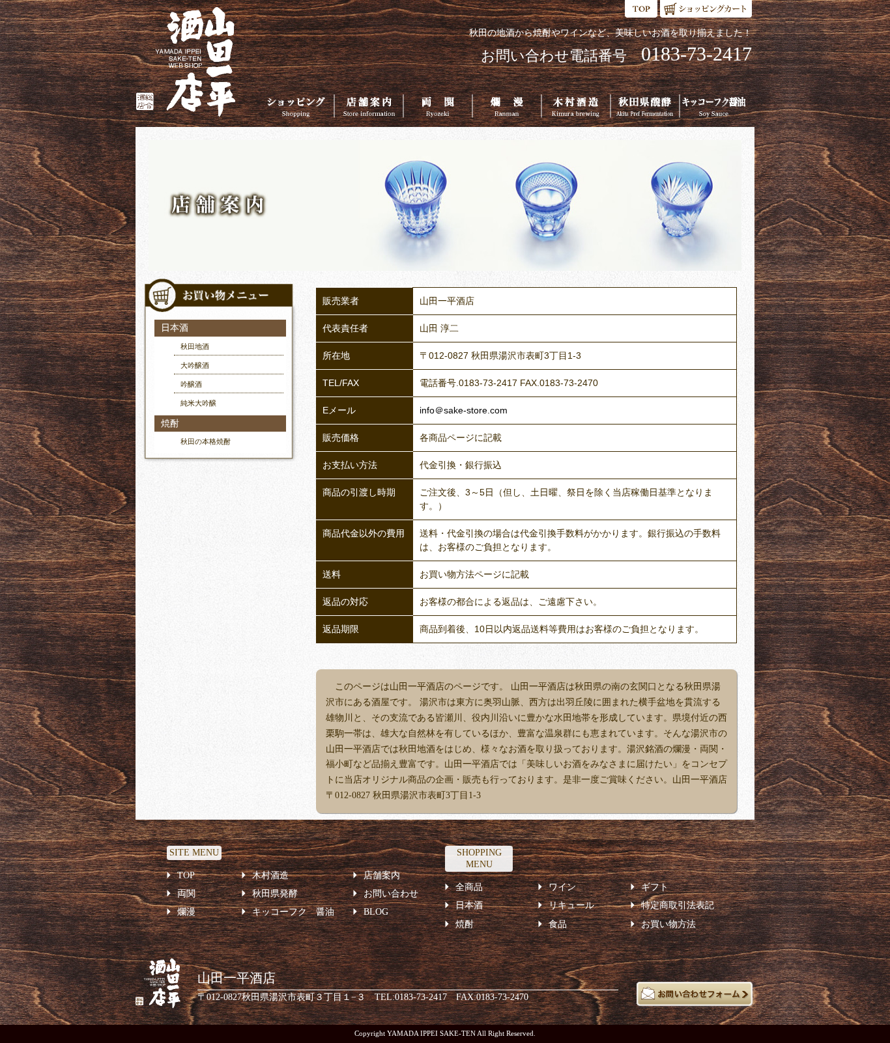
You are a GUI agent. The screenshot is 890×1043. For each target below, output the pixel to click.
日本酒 (469, 905)
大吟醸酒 (194, 365)
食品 (558, 924)
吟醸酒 (191, 384)
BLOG (376, 912)
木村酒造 (270, 875)
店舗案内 (382, 875)
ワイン (562, 887)
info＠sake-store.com (464, 410)
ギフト (654, 887)
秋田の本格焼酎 (205, 441)
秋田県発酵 (275, 893)
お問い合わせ (391, 893)
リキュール (571, 905)
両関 (186, 893)
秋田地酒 (194, 346)
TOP (186, 875)
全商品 (469, 887)
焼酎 (464, 924)
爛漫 (186, 912)
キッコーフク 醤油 (293, 912)
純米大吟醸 (198, 403)
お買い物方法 (668, 924)
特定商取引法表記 (677, 905)
